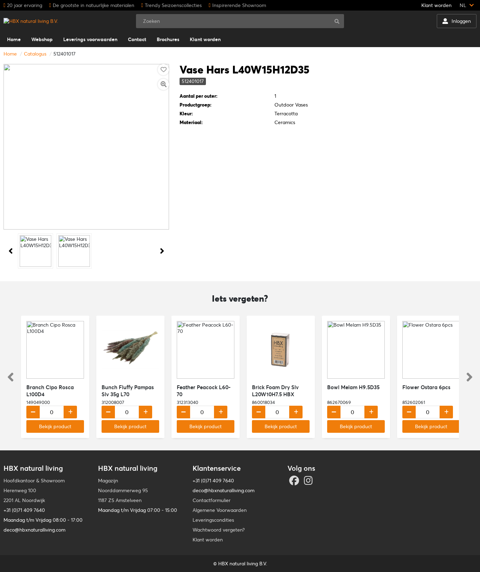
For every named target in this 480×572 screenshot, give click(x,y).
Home (10, 54)
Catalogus (35, 54)
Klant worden (436, 5)
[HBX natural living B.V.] (31, 21)
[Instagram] (309, 482)
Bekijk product (55, 426)
